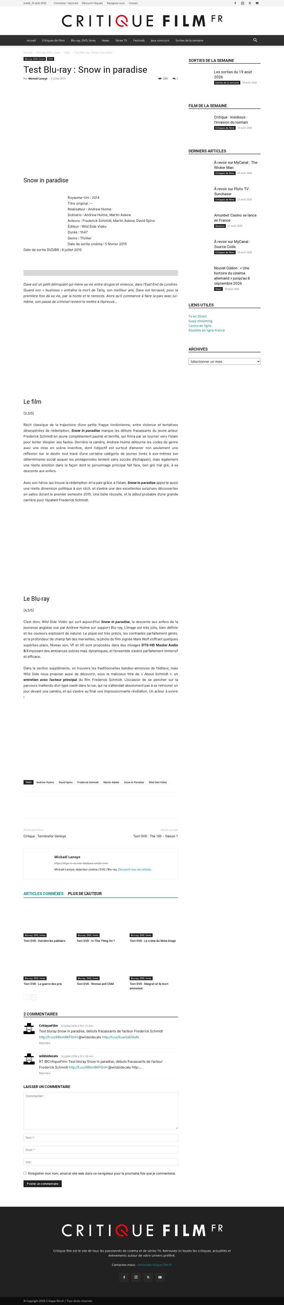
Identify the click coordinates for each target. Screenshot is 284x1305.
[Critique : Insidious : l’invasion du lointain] (200, 129)
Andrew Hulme (45, 782)
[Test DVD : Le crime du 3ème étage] (154, 920)
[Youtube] (257, 3)
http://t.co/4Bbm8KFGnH (58, 1037)
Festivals (139, 40)
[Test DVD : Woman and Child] (101, 963)
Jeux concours (160, 40)
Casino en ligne (200, 325)
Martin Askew (111, 782)
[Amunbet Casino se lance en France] (200, 227)
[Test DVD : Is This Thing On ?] (101, 920)
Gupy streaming (200, 321)
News (105, 40)
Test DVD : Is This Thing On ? (96, 940)
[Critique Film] (142, 21)
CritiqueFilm (48, 1025)
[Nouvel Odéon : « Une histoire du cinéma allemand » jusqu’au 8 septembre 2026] (200, 280)
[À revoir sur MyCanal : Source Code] (200, 254)
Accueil (31, 40)
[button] (255, 41)
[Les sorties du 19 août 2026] (200, 84)
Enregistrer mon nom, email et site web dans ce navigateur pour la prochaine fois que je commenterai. (102, 1173)
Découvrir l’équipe (92, 3)
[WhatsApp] (58, 88)
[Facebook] (235, 3)
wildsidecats (48, 1056)
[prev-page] (26, 997)
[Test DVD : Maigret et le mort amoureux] (154, 963)
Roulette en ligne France (207, 330)
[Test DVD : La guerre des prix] (48, 963)
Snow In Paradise (134, 782)
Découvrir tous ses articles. (135, 869)
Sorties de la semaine (189, 40)
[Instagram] (242, 3)
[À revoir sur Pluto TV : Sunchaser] (200, 201)
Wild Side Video (158, 782)
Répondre (44, 1043)
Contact (133, 3)
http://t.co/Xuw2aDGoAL (121, 1037)
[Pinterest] (48, 88)
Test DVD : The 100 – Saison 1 (155, 836)
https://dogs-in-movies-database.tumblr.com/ (81, 863)
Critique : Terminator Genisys (45, 836)
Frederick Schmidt (88, 782)
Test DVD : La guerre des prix (43, 984)
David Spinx (66, 782)
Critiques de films (53, 40)
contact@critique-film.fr (154, 1265)
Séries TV (121, 40)
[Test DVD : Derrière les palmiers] (48, 920)
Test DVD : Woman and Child (95, 984)
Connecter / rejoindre (66, 3)
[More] (69, 88)
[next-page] (33, 997)
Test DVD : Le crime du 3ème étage (153, 940)
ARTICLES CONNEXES (43, 893)
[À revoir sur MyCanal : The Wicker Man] (200, 175)
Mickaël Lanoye (37, 78)
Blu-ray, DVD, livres (83, 40)
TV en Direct (198, 316)
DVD (67, 52)
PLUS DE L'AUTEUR (85, 893)
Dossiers (220, 225)
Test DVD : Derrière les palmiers (44, 940)
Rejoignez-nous (116, 3)
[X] (250, 3)
